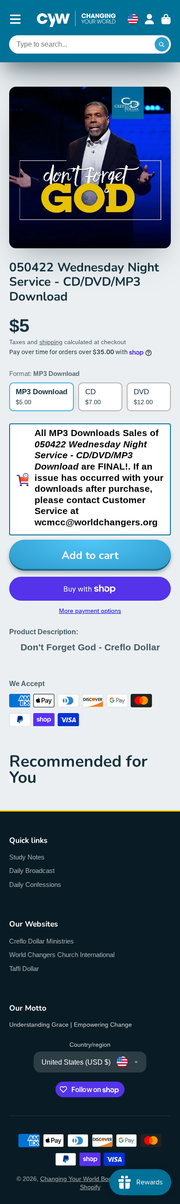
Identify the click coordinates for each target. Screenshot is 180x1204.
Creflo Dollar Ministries (41, 941)
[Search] (162, 44)
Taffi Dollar (24, 968)
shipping (50, 341)
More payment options (90, 610)
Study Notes (27, 857)
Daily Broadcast (32, 870)
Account (149, 19)
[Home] (76, 19)
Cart (166, 19)
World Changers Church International (61, 954)
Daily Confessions (35, 884)
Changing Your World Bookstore (84, 1178)
